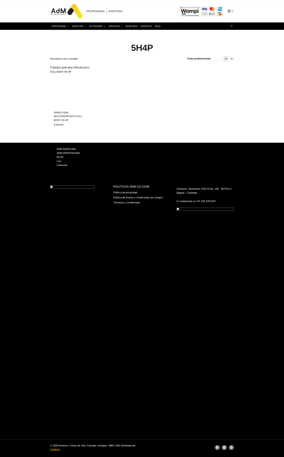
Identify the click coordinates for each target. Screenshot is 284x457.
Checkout (62, 165)
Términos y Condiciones (126, 202)
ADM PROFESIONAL (68, 153)
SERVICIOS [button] (114, 26)
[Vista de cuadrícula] (226, 59)
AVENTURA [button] (77, 26)
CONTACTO (146, 26)
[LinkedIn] (231, 447)
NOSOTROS (131, 26)
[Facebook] (217, 447)
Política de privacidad (125, 192)
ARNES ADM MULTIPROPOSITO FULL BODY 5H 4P (68, 116)
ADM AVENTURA (66, 149)
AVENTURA (115, 11)
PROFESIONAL (95, 11)
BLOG (158, 26)
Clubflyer (55, 449)
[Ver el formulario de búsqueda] (231, 26)
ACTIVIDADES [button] (96, 26)
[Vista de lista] (231, 59)
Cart (59, 161)
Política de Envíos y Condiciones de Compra (138, 197)
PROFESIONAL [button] (59, 26)
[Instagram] (224, 447)
